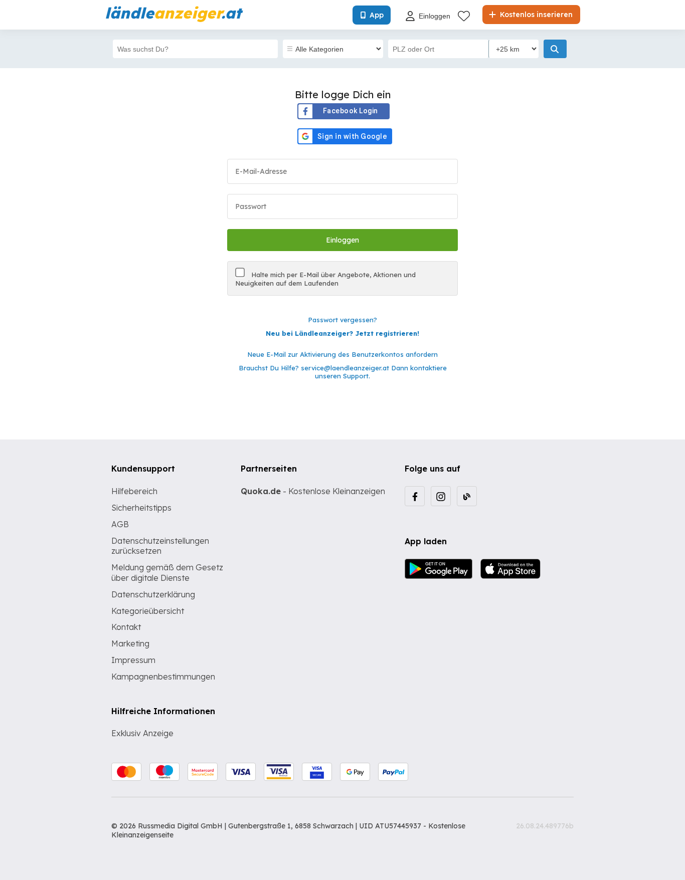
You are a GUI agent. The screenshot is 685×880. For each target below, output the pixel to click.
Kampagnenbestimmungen (163, 677)
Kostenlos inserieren (535, 14)
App (377, 15)
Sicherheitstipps (141, 508)
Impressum (133, 660)
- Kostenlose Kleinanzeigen (313, 491)
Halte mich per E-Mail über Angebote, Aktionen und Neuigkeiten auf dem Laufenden (325, 279)
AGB (120, 524)
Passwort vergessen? (342, 320)
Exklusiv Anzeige (142, 733)
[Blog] (466, 496)
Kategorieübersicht (147, 611)
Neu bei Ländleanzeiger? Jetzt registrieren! (342, 333)
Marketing (130, 643)
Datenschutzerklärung (153, 594)
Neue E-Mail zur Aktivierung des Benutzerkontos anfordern (342, 354)
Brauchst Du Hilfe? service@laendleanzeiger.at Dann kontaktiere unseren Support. (343, 372)
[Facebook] (414, 496)
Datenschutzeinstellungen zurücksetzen (160, 546)
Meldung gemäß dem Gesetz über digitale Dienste (167, 572)
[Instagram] (440, 496)
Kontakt (126, 627)
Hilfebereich (134, 491)
